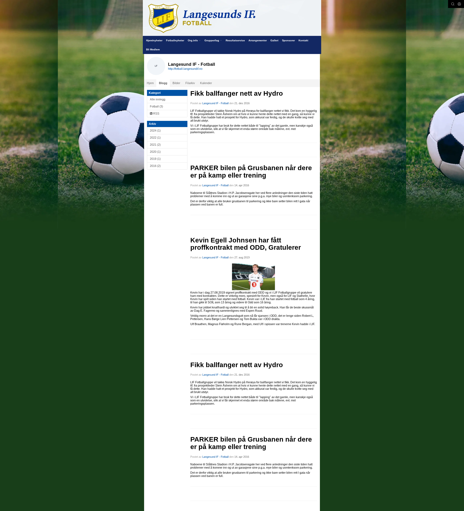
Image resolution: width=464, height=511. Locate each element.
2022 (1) (155, 137)
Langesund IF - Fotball (215, 103)
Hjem (150, 83)
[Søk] (453, 4)
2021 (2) (155, 144)
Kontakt (303, 40)
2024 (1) (155, 130)
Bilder (176, 83)
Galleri (274, 40)
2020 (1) (155, 151)
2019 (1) (155, 158)
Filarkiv (190, 83)
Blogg (163, 83)
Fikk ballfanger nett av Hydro (236, 93)
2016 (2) (155, 165)
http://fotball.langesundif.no (185, 68)
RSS (155, 113)
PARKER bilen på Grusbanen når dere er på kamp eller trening (251, 171)
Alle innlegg (157, 99)
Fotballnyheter (175, 40)
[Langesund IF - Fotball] (232, 18)
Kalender (206, 83)
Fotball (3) (156, 106)
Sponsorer (288, 40)
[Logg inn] (459, 4)
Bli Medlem (153, 49)
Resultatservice (235, 40)
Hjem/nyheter (154, 40)
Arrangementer (257, 40)
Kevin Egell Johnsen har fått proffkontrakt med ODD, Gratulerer (245, 243)
